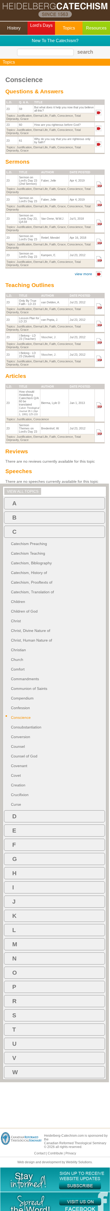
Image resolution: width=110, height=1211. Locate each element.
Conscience (65, 115)
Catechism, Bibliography (31, 563)
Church (17, 659)
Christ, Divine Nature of (30, 630)
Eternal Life (40, 115)
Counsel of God (24, 756)
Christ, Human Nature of (31, 640)
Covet (16, 775)
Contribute (55, 1153)
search (85, 52)
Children (18, 601)
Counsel (18, 746)
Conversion (20, 737)
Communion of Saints (29, 688)
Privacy (70, 1153)
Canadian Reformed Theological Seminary (75, 1143)
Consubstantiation (26, 727)
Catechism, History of (29, 572)
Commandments (25, 679)
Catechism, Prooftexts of (31, 582)
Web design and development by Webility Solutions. (55, 1162)
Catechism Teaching (28, 553)
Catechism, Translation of (32, 592)
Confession (20, 708)
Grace (24, 118)
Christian (18, 650)
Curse (16, 804)
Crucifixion (20, 795)
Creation (18, 785)
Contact (39, 1153)
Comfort (18, 669)
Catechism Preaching (29, 544)
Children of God (24, 611)
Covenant (19, 766)
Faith (52, 115)
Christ (16, 621)
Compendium (22, 698)
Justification (24, 115)
